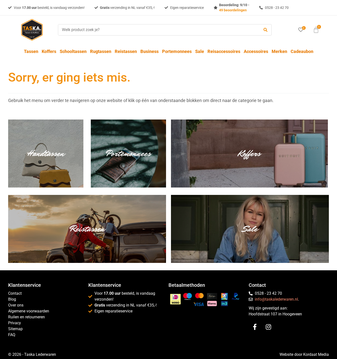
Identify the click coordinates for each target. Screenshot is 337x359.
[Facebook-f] (255, 327)
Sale (199, 51)
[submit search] (265, 30)
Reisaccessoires (223, 51)
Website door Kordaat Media (304, 354)
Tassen (31, 51)
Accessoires (256, 51)
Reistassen (126, 51)
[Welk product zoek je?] (157, 29)
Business (149, 51)
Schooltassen (73, 51)
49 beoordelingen (233, 10)
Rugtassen (100, 51)
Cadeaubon (302, 51)
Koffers (49, 51)
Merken (279, 51)
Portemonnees (177, 51)
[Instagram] (268, 327)
